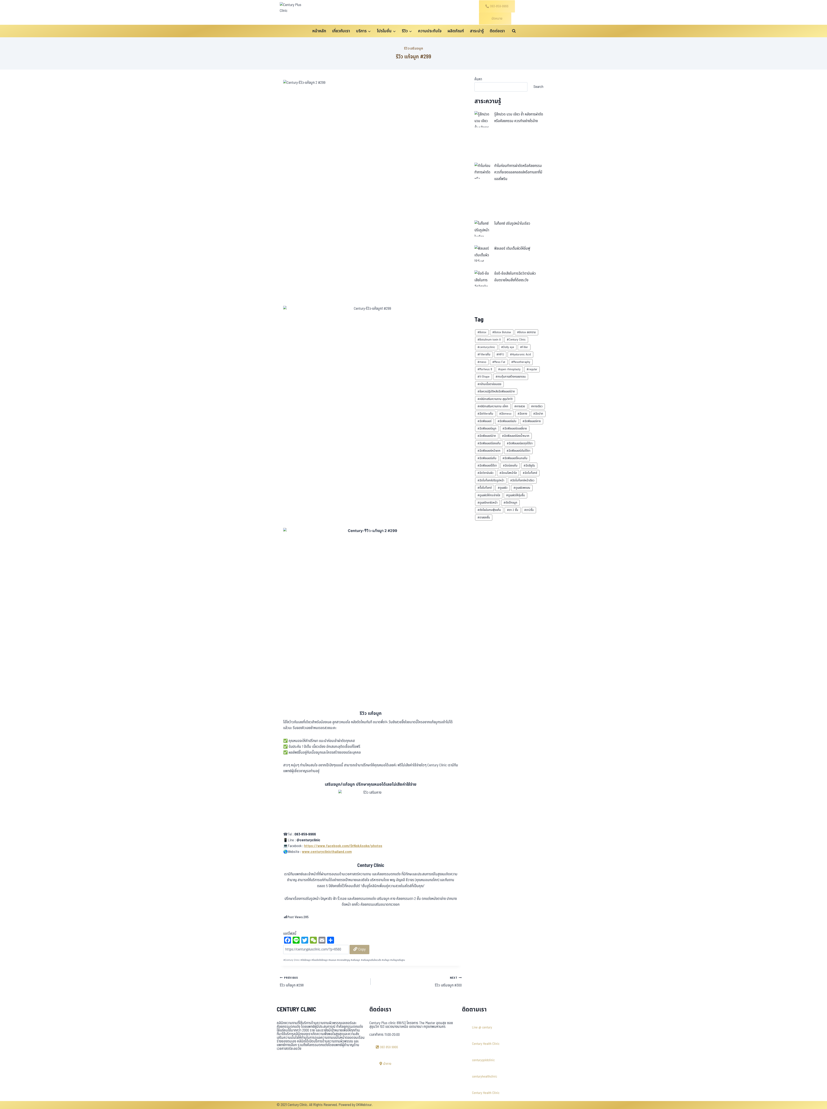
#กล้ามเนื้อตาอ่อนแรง (489, 384)
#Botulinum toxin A (489, 339)
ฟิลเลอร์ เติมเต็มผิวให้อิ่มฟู (512, 248)
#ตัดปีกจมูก (510, 502)
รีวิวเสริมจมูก (413, 48)
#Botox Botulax (501, 332)
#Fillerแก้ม (483, 354)
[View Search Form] (514, 31)
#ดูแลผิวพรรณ (521, 487)
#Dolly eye (507, 347)
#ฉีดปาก (538, 413)
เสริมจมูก (355, 960)
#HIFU (500, 354)
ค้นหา (478, 79)
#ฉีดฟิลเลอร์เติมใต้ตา (518, 450)
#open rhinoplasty (509, 369)
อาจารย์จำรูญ (343, 960)
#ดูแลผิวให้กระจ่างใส (488, 495)
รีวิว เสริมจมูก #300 (448, 982)
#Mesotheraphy (520, 362)
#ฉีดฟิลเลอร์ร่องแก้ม (489, 443)
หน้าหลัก (319, 31)
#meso (481, 362)
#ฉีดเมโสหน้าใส (508, 473)
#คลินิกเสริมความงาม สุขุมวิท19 (495, 399)
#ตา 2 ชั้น (512, 510)
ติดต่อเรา (497, 31)
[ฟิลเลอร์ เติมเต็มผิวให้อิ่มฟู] (482, 253)
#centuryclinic (486, 347)
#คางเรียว (537, 406)
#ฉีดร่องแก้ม (510, 465)
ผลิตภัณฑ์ (456, 31)
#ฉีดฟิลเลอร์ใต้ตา (487, 465)
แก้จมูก (386, 960)
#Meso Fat (498, 362)
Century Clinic (291, 960)
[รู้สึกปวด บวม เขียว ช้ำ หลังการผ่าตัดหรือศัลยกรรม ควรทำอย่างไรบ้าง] (482, 119)
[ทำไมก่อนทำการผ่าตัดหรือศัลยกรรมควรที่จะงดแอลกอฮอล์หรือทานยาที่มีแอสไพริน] (482, 171)
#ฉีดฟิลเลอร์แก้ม (486, 458)
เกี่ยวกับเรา (341, 31)
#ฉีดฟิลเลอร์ (484, 421)
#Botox (481, 332)
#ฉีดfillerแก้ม (485, 413)
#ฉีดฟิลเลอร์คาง (531, 421)
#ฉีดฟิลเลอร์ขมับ (506, 421)
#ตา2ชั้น (529, 510)
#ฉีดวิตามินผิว (485, 473)
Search (538, 87)
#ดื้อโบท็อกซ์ (484, 487)
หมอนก (332, 960)
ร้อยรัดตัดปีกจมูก (319, 960)
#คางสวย (519, 406)
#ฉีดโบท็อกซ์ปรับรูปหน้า (490, 480)
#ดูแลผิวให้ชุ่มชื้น (515, 495)
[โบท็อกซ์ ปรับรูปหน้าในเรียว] (482, 228)
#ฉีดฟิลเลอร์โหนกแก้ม (514, 458)
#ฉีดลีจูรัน (529, 465)
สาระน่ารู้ (477, 31)
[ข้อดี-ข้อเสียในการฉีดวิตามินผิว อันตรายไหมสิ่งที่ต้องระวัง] (482, 278)
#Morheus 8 (484, 369)
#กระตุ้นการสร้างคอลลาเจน (511, 376)
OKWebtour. (364, 1105)
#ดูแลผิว (502, 487)
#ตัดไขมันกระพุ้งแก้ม (489, 510)
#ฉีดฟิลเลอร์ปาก (486, 436)
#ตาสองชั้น (483, 517)
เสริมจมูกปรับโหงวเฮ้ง (371, 960)
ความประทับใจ (429, 31)
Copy (361, 949)
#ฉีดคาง (522, 413)
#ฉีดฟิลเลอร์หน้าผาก (489, 450)
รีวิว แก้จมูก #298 (292, 982)
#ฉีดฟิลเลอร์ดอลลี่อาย (514, 428)
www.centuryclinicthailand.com (327, 852)
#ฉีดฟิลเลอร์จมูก (486, 428)
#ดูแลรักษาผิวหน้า (487, 502)
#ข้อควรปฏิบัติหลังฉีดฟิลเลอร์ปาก (496, 391)
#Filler (524, 347)
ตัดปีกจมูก (305, 960)
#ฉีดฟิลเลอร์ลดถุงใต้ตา (520, 443)
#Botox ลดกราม (526, 332)
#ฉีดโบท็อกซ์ (530, 473)
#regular (532, 369)
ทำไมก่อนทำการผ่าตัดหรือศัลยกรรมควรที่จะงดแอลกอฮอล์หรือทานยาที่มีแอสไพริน (518, 172)
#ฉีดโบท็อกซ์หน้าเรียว (522, 480)
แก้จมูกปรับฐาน (397, 960)
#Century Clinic (516, 339)
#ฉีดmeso (505, 413)
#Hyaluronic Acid (520, 354)
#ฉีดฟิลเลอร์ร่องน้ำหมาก (515, 436)
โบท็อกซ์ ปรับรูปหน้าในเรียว (512, 223)
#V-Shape (483, 376)
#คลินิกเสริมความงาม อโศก (492, 406)
